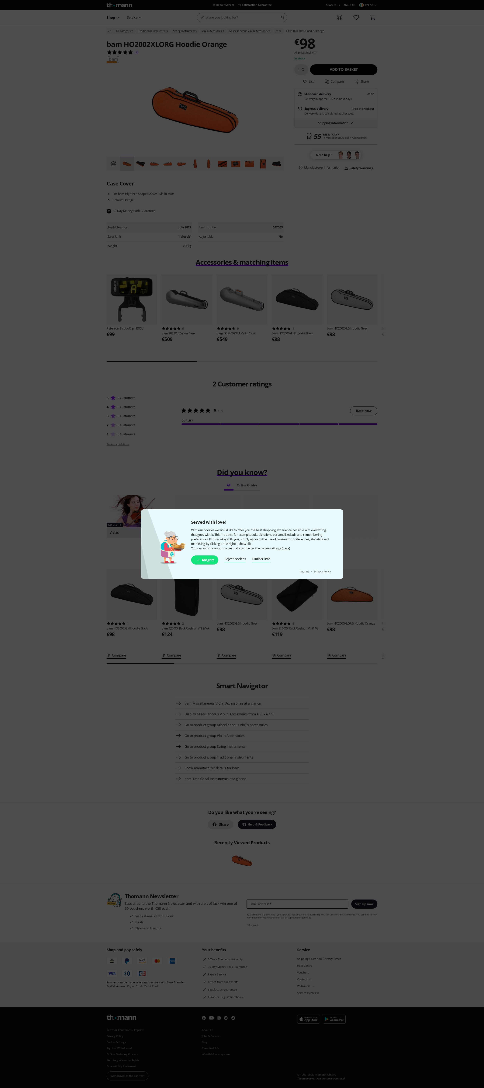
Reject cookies (235, 559)
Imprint (305, 571)
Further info (261, 559)
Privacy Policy (322, 571)
